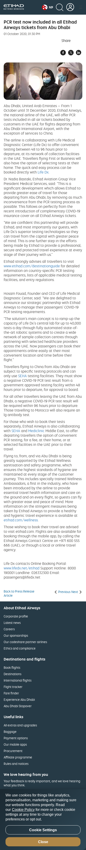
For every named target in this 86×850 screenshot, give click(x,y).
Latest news (12, 622)
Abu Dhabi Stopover (18, 706)
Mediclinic (36, 430)
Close (43, 842)
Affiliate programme (18, 757)
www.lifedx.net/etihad (21, 568)
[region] (43, 819)
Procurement (13, 751)
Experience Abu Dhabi (19, 699)
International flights (17, 680)
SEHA (22, 375)
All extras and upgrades (20, 725)
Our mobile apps (15, 744)
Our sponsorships (16, 635)
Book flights (12, 667)
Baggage (10, 731)
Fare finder (11, 693)
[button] (47, 7)
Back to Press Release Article (19, 593)
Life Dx (43, 172)
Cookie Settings (43, 830)
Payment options (16, 738)
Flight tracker (13, 687)
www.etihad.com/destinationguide (32, 265)
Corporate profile (16, 616)
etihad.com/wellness (21, 519)
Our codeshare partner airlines (25, 642)
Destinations (12, 674)
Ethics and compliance (20, 648)
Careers (9, 629)
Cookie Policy (23, 810)
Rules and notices (16, 763)
